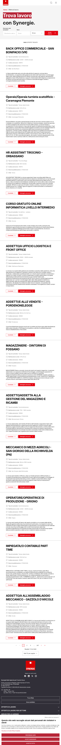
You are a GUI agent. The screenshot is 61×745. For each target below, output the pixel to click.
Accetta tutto (30, 743)
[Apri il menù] (56, 3)
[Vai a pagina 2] (41, 645)
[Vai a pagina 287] (45, 645)
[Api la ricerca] (51, 3)
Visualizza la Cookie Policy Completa (10, 730)
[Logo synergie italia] (5, 2)
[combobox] (37, 33)
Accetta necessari (30, 739)
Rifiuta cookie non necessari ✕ (52, 717)
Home (5, 10)
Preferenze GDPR (30, 735)
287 (38, 646)
